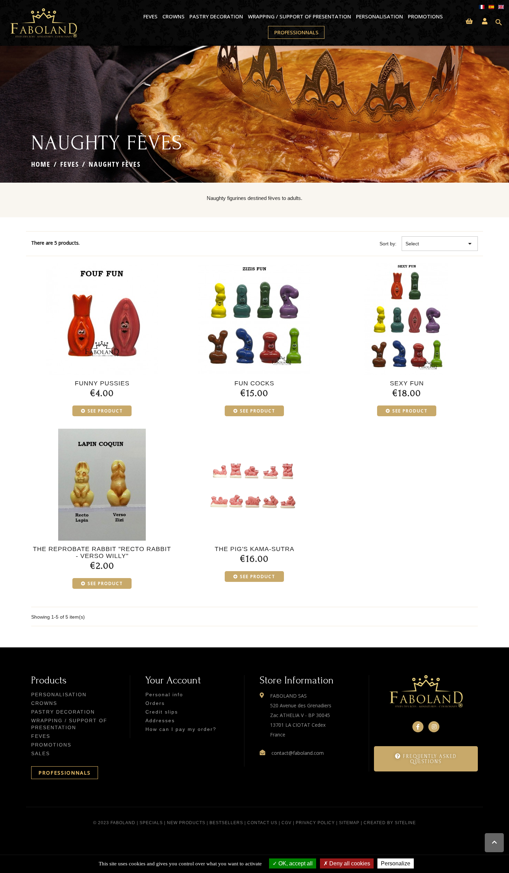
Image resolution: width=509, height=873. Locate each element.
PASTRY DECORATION (216, 16)
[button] (426, 758)
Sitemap (349, 822)
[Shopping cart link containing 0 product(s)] (469, 22)
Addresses (160, 720)
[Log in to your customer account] (485, 22)
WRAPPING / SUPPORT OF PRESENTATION (299, 16)
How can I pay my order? (180, 729)
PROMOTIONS (425, 16)
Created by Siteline (390, 822)
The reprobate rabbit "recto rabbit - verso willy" (102, 552)
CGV (287, 822)
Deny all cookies (349, 863)
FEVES (150, 16)
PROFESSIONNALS (64, 772)
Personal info (164, 694)
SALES (40, 753)
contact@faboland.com (297, 753)
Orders (155, 703)
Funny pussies (102, 383)
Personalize (395, 863)
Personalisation (379, 16)
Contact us (262, 822)
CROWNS (173, 16)
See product (105, 411)
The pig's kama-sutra (254, 548)
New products (186, 822)
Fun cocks (254, 383)
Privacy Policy (315, 822)
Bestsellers (226, 822)
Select (439, 243)
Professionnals (296, 32)
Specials (151, 822)
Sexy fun (407, 383)
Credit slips (161, 712)
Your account (173, 680)
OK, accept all (295, 863)
